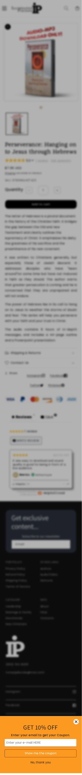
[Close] (76, 721)
